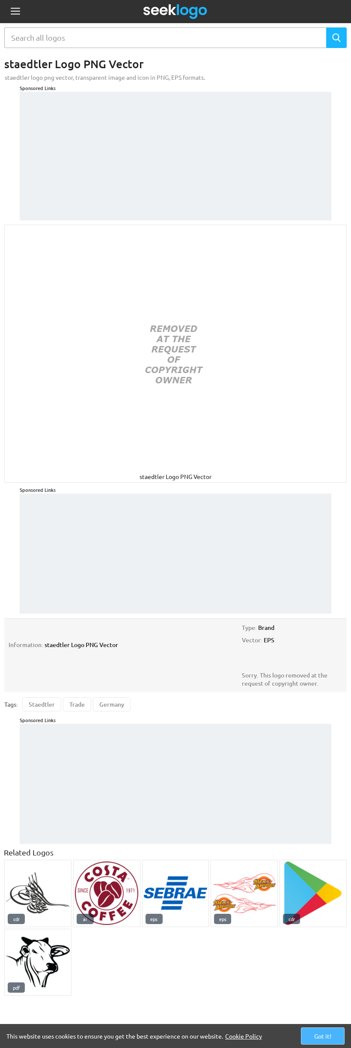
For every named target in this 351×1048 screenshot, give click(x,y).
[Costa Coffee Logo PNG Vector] (106, 893)
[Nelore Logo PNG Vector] (37, 962)
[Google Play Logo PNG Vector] (313, 893)
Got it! (322, 1036)
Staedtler (42, 704)
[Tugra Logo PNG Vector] (37, 893)
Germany (111, 704)
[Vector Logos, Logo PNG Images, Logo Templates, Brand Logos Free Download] (175, 11)
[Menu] (15, 12)
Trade (77, 704)
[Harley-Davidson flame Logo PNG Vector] (244, 893)
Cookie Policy (243, 1036)
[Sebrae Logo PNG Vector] (175, 893)
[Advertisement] (175, 152)
